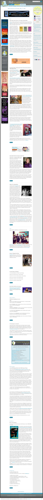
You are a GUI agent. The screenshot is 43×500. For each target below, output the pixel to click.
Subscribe (27, 495)
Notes (34, 33)
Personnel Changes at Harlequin (38, 38)
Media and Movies (36, 42)
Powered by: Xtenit (21, 497)
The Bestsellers (35, 55)
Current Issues (21, 495)
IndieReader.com (27, 473)
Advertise (14, 495)
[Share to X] (36, 59)
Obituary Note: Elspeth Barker (37, 31)
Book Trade (23, 4)
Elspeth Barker (16, 185)
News (34, 23)
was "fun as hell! (27, 247)
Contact (12, 495)
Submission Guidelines (17, 495)
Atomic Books (11, 244)
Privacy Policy (34, 495)
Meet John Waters (19, 245)
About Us (10, 495)
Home (12, 4)
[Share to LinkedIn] (37, 59)
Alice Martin (13, 462)
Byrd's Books (11, 254)
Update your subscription (29, 493)
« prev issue (19, 491)
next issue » (22, 491)
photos (20, 244)
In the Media (25, 495)
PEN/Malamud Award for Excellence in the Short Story (21, 369)
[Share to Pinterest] (38, 59)
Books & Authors (36, 47)
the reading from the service (21, 219)
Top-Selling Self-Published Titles (37, 56)
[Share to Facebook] (35, 59)
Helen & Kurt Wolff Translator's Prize (26, 392)
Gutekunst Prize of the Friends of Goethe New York (25, 408)
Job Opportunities (30, 495)
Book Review (35, 51)
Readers (17, 4)
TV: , (38, 45)
